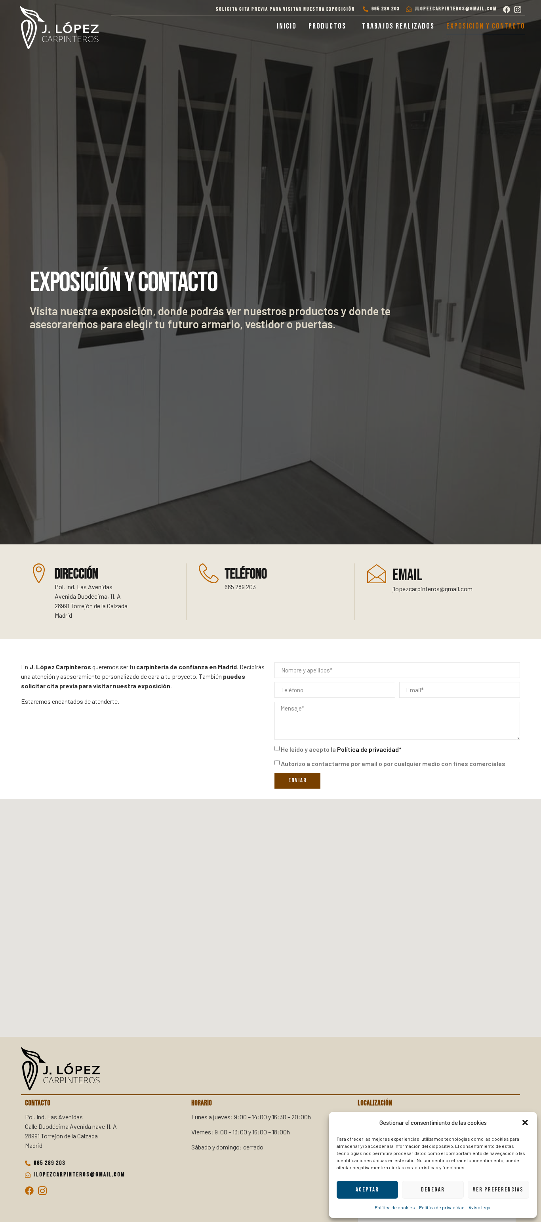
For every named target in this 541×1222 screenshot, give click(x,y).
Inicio (287, 26)
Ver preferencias (498, 1189)
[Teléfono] (209, 573)
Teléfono (246, 574)
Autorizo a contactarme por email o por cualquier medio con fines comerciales (393, 763)
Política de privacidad (442, 1207)
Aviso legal (480, 1207)
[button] (525, 1122)
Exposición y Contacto (485, 26)
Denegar (433, 1189)
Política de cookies (395, 1207)
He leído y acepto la (341, 749)
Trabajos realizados (398, 26)
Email (407, 575)
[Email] (377, 573)
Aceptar (367, 1189)
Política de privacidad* (369, 749)
